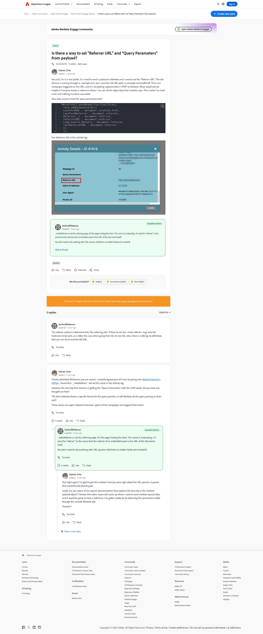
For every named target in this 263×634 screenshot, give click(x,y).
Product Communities (40, 14)
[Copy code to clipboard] (162, 106)
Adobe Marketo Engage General (83, 14)
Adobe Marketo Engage (59, 14)
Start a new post (128, 301)
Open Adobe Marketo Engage (195, 29)
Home (26, 14)
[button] (224, 14)
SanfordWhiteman (70, 225)
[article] (107, 340)
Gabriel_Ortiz (65, 70)
